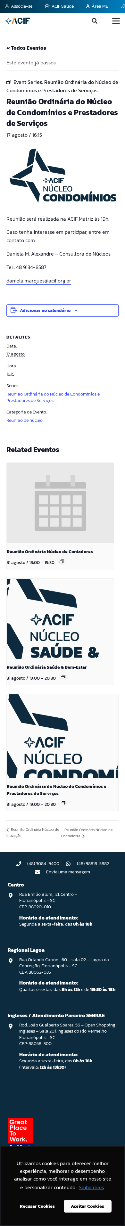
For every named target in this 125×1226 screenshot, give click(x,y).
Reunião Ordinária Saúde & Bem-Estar (47, 667)
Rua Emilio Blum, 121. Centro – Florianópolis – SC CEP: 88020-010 (48, 900)
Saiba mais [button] (91, 1187)
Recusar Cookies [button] (37, 1206)
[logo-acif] (17, 21)
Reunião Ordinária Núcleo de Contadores (50, 551)
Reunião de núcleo (24, 420)
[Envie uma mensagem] (40, 871)
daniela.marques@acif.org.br (38, 280)
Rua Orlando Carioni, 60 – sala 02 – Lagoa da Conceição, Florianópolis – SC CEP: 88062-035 (64, 966)
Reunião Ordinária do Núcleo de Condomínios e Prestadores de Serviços (53, 397)
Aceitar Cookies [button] (87, 1206)
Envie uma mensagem (68, 872)
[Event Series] (62, 561)
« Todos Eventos (26, 48)
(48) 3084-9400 (43, 863)
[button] (94, 21)
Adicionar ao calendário (45, 310)
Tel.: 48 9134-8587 (26, 267)
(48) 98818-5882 (93, 863)
